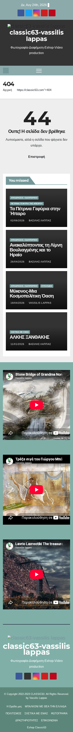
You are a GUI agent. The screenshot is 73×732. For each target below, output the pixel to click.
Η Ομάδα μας (14, 706)
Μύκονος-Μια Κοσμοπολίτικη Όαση (32, 293)
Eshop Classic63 (36, 727)
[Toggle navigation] (39, 70)
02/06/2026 (18, 220)
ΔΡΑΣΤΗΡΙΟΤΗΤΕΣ (26, 720)
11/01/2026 (18, 344)
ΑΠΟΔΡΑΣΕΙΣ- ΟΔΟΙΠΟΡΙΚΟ (24, 198)
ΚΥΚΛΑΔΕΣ (46, 286)
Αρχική (7, 90)
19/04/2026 (18, 303)
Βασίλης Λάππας (40, 220)
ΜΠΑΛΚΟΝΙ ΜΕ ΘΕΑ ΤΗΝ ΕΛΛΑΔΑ (45, 706)
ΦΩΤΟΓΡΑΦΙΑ (59, 713)
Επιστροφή (36, 156)
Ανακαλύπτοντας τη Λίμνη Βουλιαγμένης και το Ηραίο (36, 249)
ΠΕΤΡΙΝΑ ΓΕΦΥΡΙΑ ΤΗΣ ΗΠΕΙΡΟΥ (27, 203)
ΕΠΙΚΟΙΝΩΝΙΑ (49, 720)
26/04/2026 (18, 261)
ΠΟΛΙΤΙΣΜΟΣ (13, 713)
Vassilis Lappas (38, 697)
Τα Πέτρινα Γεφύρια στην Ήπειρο (35, 211)
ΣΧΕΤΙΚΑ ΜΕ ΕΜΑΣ (20, 332)
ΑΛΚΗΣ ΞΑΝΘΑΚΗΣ (29, 337)
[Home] (6, 70)
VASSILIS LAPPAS (40, 303)
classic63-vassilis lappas (37, 36)
